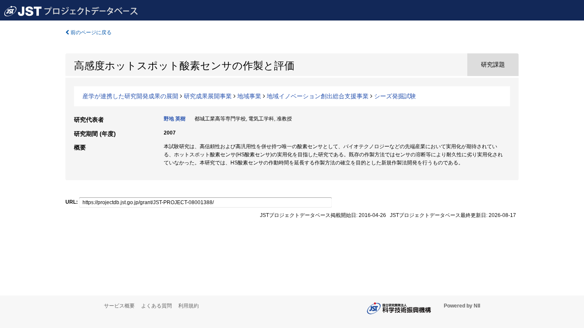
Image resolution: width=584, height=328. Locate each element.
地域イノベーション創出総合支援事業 (318, 96)
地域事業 (249, 96)
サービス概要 (119, 306)
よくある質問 (156, 306)
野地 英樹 (175, 119)
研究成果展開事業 (208, 96)
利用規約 (188, 306)
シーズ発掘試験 (395, 96)
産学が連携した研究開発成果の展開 (130, 96)
